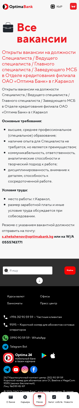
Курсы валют (16, 296)
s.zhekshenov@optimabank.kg (27, 236)
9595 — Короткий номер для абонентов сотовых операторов (42, 327)
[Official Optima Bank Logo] (17, 6)
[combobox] (28, 270)
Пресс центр (48, 303)
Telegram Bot (18, 347)
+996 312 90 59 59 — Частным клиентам (36, 317)
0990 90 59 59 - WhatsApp (27, 338)
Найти (70, 270)
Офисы (45, 296)
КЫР (59, 6)
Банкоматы (14, 303)
